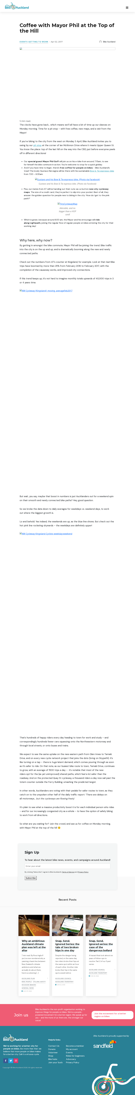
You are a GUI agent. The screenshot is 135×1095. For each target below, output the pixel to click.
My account (72, 1049)
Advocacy (71, 1059)
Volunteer (53, 1052)
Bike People (27, 982)
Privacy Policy (83, 872)
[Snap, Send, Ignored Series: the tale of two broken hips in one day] (67, 925)
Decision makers (29, 985)
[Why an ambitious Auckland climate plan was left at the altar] (33, 925)
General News (28, 988)
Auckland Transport (64, 982)
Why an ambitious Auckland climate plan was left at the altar (34, 945)
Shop (50, 1055)
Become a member (75, 1045)
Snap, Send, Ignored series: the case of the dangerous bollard (101, 945)
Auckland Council (63, 978)
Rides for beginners (75, 1055)
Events (24, 42)
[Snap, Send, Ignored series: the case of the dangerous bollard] (101, 925)
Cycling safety (39, 982)
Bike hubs (52, 1059)
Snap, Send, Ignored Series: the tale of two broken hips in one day (67, 945)
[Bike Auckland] (17, 6)
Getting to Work (38, 42)
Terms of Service (68, 872)
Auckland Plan (28, 978)
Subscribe (31, 878)
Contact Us (53, 1045)
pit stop (37, 145)
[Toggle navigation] (128, 7)
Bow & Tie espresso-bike (102, 171)
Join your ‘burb (55, 1062)
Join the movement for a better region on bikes (110, 1015)
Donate (52, 1049)
